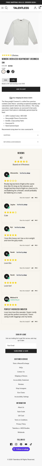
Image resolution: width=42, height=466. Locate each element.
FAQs (21, 367)
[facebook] (11, 444)
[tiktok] (30, 444)
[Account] (34, 7)
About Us (21, 407)
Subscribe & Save (21, 351)
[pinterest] (21, 444)
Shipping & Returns (21, 376)
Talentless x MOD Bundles (21, 428)
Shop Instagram (21, 388)
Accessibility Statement (21, 380)
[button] (33, 197)
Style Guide (21, 411)
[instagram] (16, 444)
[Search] (7, 7)
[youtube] (26, 444)
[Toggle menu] (2, 7)
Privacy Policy (21, 424)
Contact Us (21, 372)
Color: (4, 65)
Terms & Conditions (21, 420)
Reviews (21, 384)
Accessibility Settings (22, 397)
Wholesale (21, 432)
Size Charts (21, 392)
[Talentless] (21, 8)
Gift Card (21, 416)
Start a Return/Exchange (21, 363)
